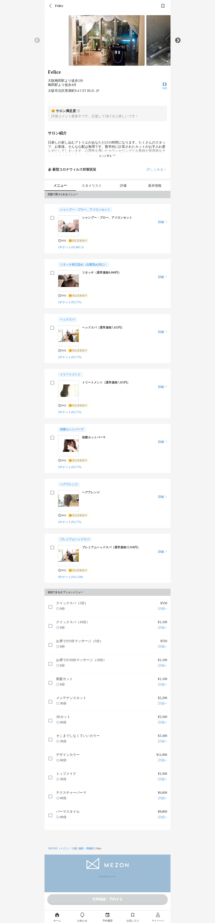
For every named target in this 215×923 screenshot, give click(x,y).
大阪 (74, 848)
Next (178, 40)
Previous (37, 40)
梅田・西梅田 (86, 848)
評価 (123, 185)
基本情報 (154, 185)
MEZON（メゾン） (59, 848)
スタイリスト (92, 185)
